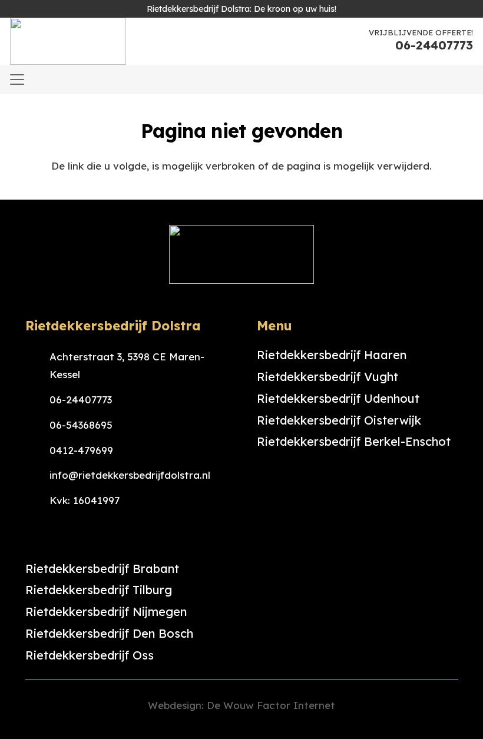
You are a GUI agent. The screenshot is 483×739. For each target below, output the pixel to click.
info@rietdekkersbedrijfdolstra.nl (129, 475)
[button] (17, 79)
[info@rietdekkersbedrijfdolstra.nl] (37, 475)
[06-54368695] (37, 425)
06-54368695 (81, 425)
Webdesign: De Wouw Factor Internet (241, 705)
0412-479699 (81, 450)
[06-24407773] (37, 400)
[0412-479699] (37, 450)
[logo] (68, 41)
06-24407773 (80, 399)
